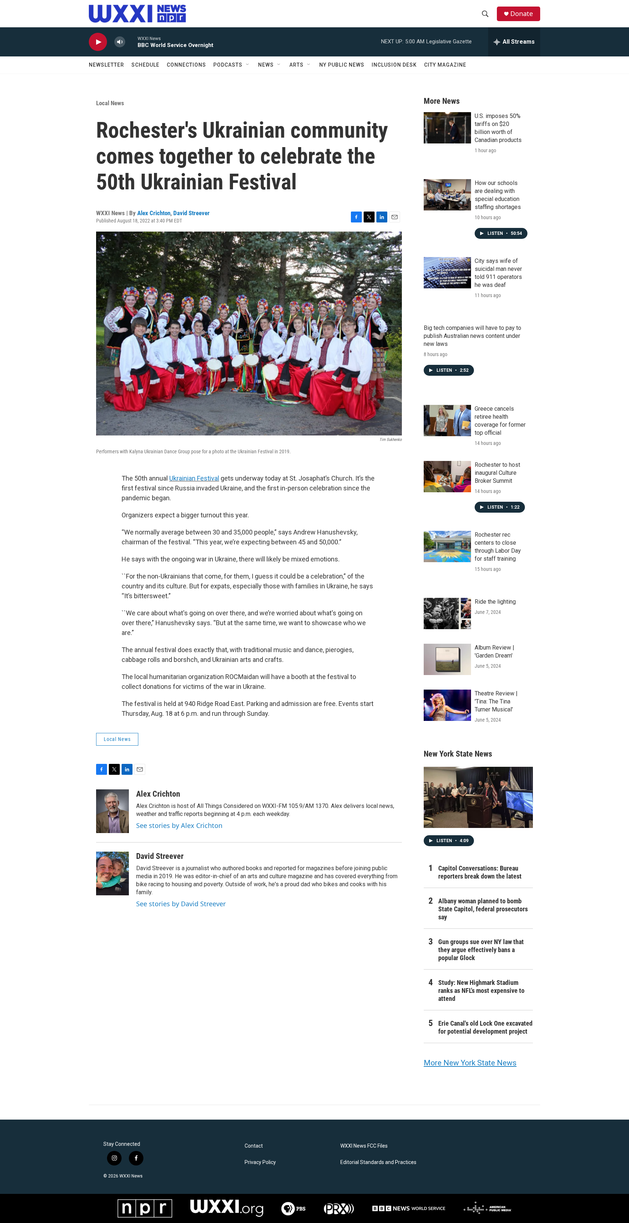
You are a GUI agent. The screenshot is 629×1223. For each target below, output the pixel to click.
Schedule (145, 65)
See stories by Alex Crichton (179, 825)
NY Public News (341, 65)
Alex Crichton (153, 213)
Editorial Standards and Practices (378, 1162)
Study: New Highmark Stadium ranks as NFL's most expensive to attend (481, 990)
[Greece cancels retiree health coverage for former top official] (447, 420)
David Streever (191, 213)
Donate (521, 13)
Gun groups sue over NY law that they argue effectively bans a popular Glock (481, 950)
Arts (296, 65)
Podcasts (227, 65)
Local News (110, 103)
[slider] (131, 42)
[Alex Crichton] (112, 811)
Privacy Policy (260, 1162)
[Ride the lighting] (447, 613)
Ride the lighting (495, 601)
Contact (254, 1146)
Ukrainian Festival (194, 478)
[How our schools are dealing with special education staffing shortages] (447, 194)
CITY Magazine (445, 65)
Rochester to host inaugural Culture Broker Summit (497, 472)
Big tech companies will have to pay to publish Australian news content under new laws (472, 335)
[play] (98, 42)
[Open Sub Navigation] (248, 65)
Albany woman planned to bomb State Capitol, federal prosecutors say (483, 909)
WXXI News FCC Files (364, 1146)
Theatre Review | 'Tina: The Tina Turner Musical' (496, 701)
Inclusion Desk (394, 65)
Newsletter (106, 65)
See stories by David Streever (181, 903)
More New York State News (470, 1062)
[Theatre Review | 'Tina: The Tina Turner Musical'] (447, 705)
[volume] (120, 42)
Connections (186, 65)
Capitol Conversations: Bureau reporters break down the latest (480, 872)
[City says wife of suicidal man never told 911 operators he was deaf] (447, 272)
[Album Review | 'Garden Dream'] (447, 659)
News (266, 65)
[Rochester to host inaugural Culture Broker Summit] (447, 476)
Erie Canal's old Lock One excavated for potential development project (485, 1027)
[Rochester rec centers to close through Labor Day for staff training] (447, 546)
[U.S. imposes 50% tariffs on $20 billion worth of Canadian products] (447, 127)
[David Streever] (112, 873)
